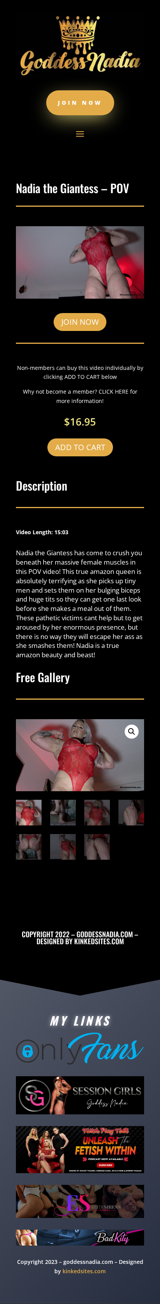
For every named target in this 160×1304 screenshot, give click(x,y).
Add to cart (80, 447)
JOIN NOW (80, 322)
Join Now (80, 102)
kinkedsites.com (99, 941)
